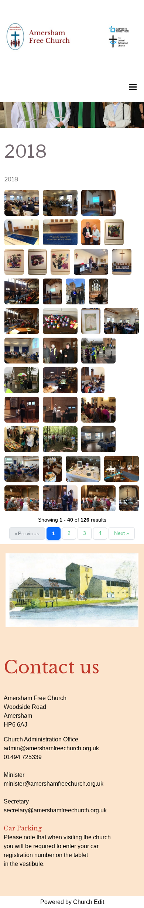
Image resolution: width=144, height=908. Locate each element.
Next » (121, 533)
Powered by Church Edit (72, 902)
